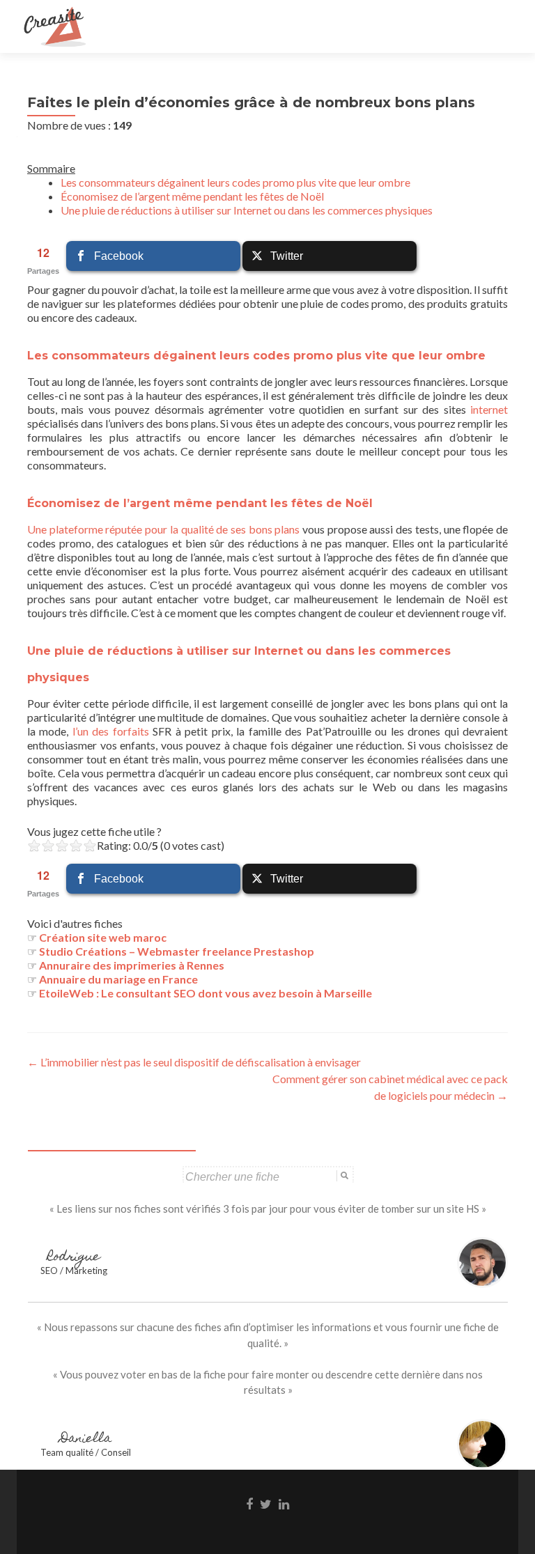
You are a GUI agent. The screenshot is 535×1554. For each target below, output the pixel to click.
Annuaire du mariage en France (118, 979)
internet (489, 409)
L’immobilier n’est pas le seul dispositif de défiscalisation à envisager (194, 1062)
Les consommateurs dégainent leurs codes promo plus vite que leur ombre (235, 182)
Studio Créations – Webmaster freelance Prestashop (176, 951)
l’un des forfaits (110, 731)
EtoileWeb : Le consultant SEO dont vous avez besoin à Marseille (205, 993)
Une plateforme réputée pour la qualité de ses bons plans (163, 529)
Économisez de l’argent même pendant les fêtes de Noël (192, 196)
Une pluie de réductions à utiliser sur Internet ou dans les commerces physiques (247, 210)
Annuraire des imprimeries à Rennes (131, 965)
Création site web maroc (102, 937)
